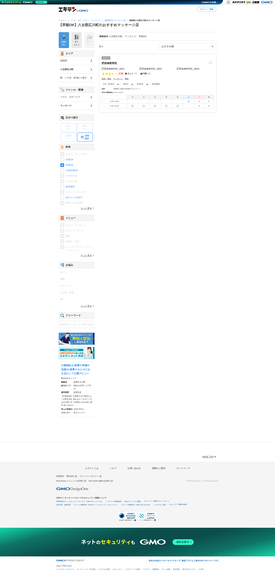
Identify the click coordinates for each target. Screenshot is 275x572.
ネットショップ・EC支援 (86, 569)
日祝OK (69, 159)
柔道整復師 (156, 84)
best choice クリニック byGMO (69, 481)
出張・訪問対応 (108, 84)
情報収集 (155, 569)
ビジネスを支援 (103, 569)
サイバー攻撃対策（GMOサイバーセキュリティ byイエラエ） (96, 505)
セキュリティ (117, 569)
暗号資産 (176, 569)
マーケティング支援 (132, 569)
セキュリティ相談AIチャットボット (156, 501)
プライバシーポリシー (89, 476)
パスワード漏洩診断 (114, 501)
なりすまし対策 (160, 505)
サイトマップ (183, 468)
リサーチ (146, 569)
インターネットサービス (65, 569)
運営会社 (70, 476)
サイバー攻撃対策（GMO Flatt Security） (136, 505)
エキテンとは (92, 468)
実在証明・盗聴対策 (63, 505)
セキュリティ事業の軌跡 (178, 504)
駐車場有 (140, 84)
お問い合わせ (134, 468)
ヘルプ (113, 468)
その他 (201, 569)
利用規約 (60, 476)
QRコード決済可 (74, 197)
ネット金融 (166, 569)
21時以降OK (72, 170)
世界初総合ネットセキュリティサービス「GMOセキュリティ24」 (79, 501)
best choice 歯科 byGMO (99, 481)
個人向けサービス (189, 569)
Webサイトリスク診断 (132, 501)
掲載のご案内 (158, 468)
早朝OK (125, 84)
